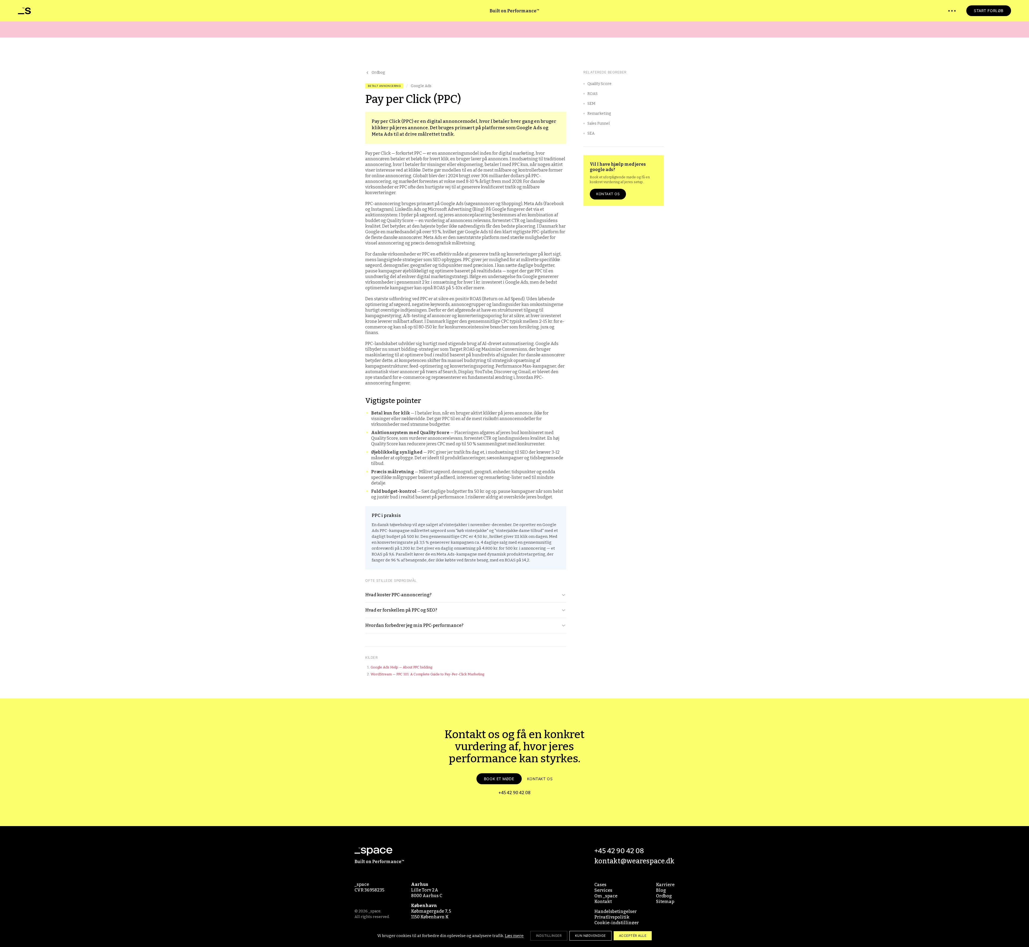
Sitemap (665, 901)
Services (603, 890)
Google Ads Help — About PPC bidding (401, 667)
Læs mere (514, 935)
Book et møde (499, 778)
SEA (591, 133)
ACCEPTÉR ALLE (632, 936)
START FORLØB (989, 10)
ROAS (592, 93)
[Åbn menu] (952, 11)
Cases (600, 884)
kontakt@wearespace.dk (634, 861)
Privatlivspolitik (611, 917)
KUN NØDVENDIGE (590, 936)
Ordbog (378, 72)
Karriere (665, 884)
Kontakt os (608, 194)
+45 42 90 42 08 (514, 792)
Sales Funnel (598, 123)
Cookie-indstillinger (616, 922)
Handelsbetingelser (615, 911)
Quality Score (599, 84)
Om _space (605, 895)
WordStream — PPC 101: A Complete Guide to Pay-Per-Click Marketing (427, 674)
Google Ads (421, 86)
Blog (661, 890)
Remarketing (599, 113)
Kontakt (603, 901)
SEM (591, 103)
